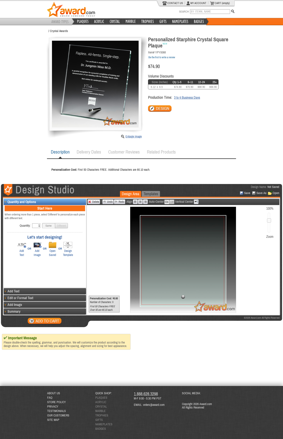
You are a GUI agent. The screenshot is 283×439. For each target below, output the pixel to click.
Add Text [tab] (13, 291)
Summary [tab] (14, 311)
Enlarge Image (134, 136)
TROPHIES (101, 415)
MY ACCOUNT (198, 3)
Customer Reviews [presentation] (124, 151)
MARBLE (100, 411)
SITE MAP (53, 419)
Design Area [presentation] (130, 194)
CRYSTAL (101, 406)
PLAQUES (101, 397)
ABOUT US (53, 393)
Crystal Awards (59, 31)
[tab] (60, 152)
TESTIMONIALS (56, 411)
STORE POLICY (56, 402)
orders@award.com (154, 404)
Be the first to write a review (161, 57)
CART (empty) (222, 3)
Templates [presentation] (151, 194)
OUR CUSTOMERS (58, 415)
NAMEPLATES (103, 424)
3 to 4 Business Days (187, 97)
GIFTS (99, 419)
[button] (48, 225)
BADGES (100, 428)
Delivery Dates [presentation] (89, 151)
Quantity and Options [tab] (22, 202)
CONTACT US (175, 3)
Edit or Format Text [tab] (20, 298)
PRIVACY (52, 406)
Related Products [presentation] (161, 151)
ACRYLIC (100, 402)
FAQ (49, 397)
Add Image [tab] (15, 305)
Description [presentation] (60, 151)
